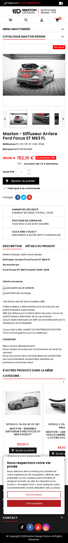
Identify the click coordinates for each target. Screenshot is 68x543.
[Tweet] (23, 197)
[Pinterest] (29, 197)
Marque (8, 149)
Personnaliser (34, 494)
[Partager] (17, 197)
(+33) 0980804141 (30, 3)
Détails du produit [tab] (40, 246)
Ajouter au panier (20, 181)
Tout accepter (34, 503)
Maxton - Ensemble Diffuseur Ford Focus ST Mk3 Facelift (22, 431)
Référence (9, 144)
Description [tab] (12, 246)
